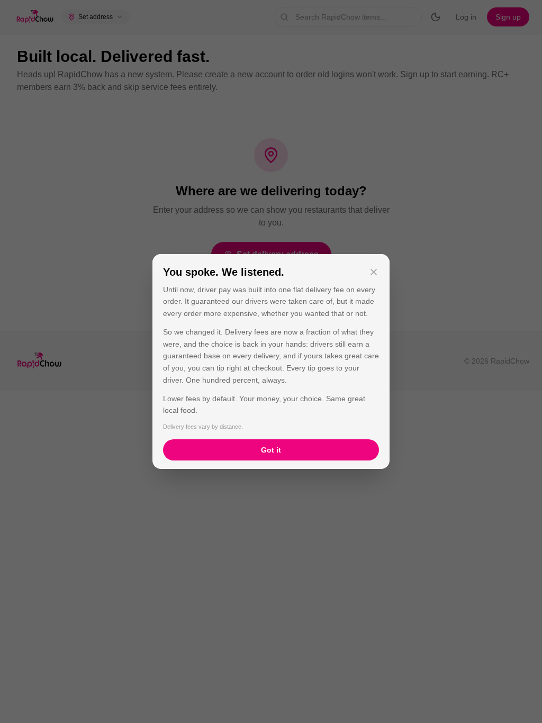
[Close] (373, 272)
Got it (271, 450)
